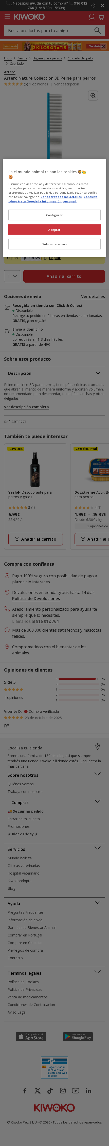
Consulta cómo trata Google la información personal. (53, 199)
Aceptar (54, 229)
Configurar (54, 215)
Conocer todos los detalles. (61, 197)
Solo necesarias (54, 244)
